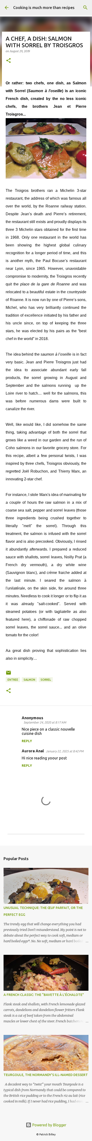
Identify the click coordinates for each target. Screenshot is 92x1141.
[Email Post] (8, 674)
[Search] (85, 7)
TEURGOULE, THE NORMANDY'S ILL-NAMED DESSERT (46, 1075)
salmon (29, 679)
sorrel (46, 679)
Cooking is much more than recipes (44, 7)
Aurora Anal (33, 751)
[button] (8, 61)
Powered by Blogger (48, 1125)
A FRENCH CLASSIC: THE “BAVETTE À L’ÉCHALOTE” (44, 995)
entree (13, 679)
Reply (27, 741)
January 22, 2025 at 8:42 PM (65, 751)
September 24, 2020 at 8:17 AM (45, 722)
